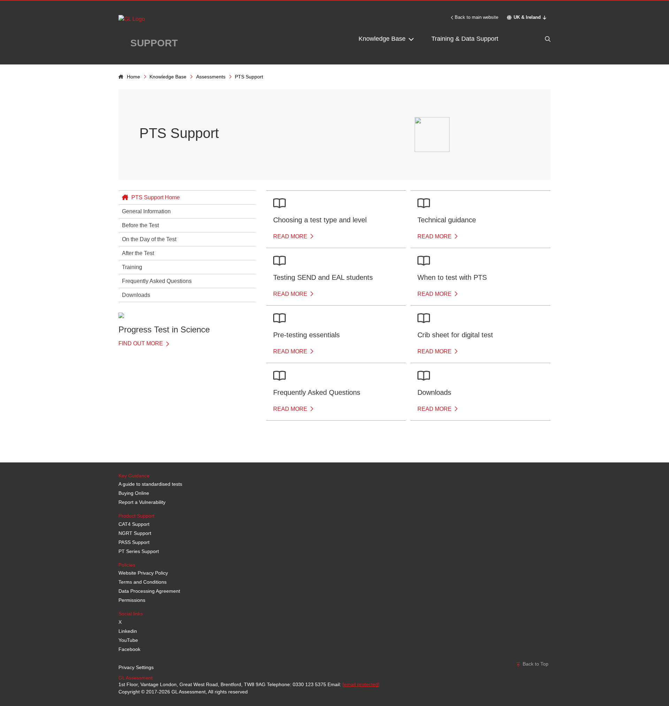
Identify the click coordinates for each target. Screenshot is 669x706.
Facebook (129, 649)
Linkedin (127, 631)
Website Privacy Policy (143, 573)
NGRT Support (134, 533)
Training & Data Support (464, 38)
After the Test (138, 253)
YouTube (128, 640)
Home (133, 76)
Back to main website (476, 17)
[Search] (533, 39)
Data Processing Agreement (149, 591)
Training (132, 267)
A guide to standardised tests (150, 484)
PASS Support (133, 542)
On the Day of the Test (149, 239)
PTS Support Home (155, 197)
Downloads (136, 295)
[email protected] (361, 684)
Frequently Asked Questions (157, 281)
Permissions (131, 600)
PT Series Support (138, 551)
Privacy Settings (136, 667)
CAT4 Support (133, 524)
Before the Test (140, 225)
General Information (146, 211)
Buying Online (133, 493)
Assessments (210, 76)
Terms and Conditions (142, 582)
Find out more (141, 343)
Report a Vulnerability (142, 502)
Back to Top (534, 664)
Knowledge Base (383, 38)
